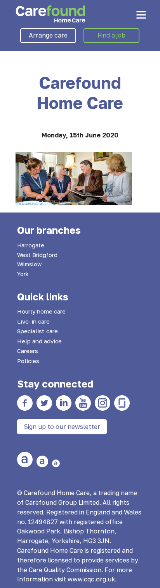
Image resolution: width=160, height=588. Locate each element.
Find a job (111, 35)
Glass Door (122, 403)
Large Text (25, 459)
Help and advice (39, 341)
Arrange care (48, 35)
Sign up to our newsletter (62, 426)
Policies (28, 360)
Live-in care (33, 321)
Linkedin (63, 403)
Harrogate (30, 245)
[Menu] (141, 14)
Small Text (56, 463)
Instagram (102, 403)
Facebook (25, 403)
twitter (44, 403)
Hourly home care (41, 311)
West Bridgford (37, 255)
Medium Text (42, 461)
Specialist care (37, 330)
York (23, 274)
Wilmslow (29, 264)
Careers (27, 350)
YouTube (83, 403)
